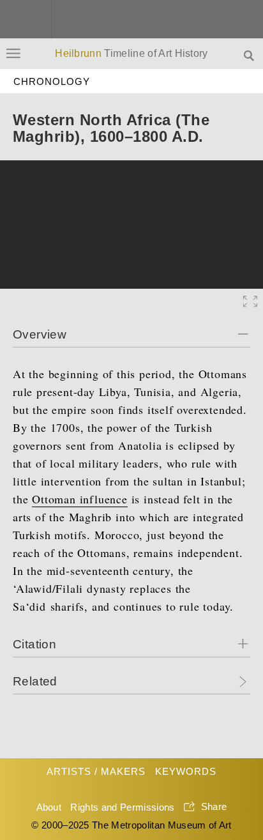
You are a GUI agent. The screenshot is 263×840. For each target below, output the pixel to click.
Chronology (52, 81)
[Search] (250, 54)
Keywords (185, 771)
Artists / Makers (96, 771)
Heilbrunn (131, 53)
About (49, 807)
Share (214, 806)
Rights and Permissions (122, 807)
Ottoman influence (80, 499)
